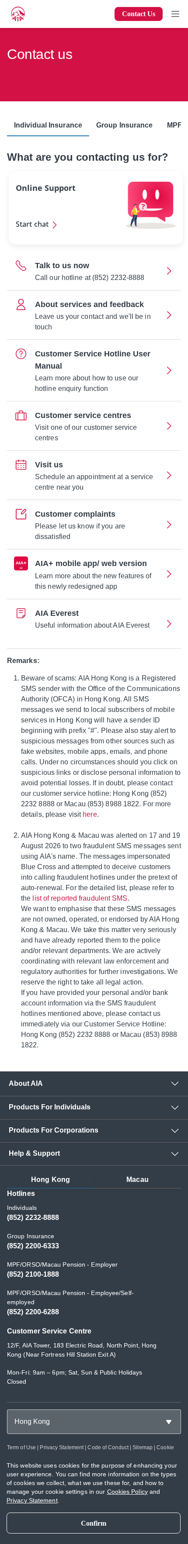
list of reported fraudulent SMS (79, 898)
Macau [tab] (137, 1179)
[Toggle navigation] (175, 14)
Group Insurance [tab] (124, 125)
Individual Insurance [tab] (48, 125)
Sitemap (142, 1447)
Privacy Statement (62, 1447)
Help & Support (34, 1153)
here (90, 814)
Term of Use (21, 1447)
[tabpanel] (94, 1291)
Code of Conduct (108, 1447)
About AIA (26, 1083)
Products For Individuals (50, 1107)
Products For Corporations (53, 1130)
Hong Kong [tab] (50, 1179)
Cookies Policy (127, 1491)
